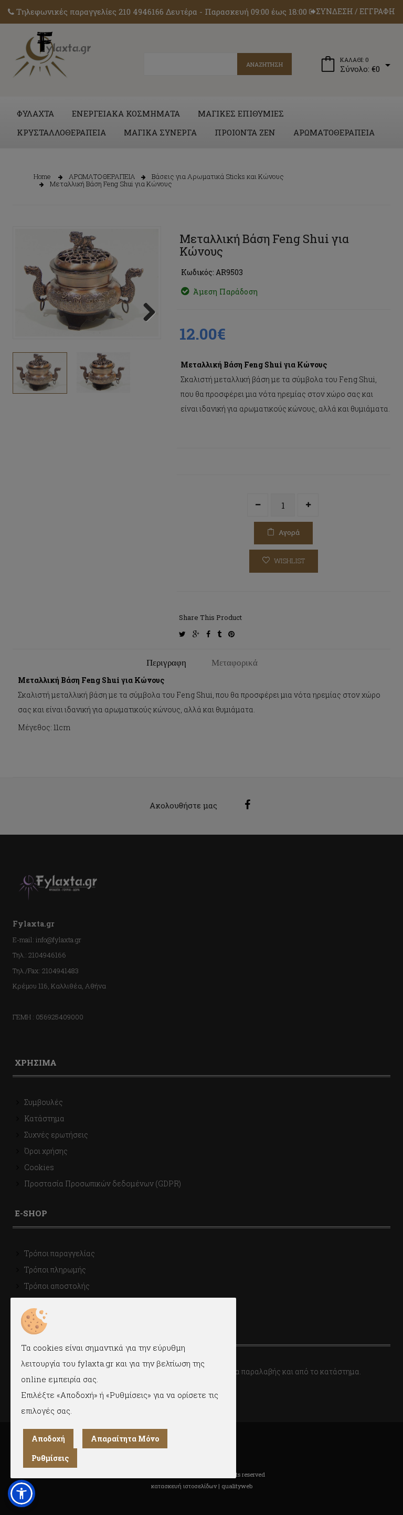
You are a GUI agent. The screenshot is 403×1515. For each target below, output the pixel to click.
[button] (21, 1493)
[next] (145, 312)
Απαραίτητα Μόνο (125, 1439)
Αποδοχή (48, 1439)
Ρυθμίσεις (50, 1458)
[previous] (28, 312)
